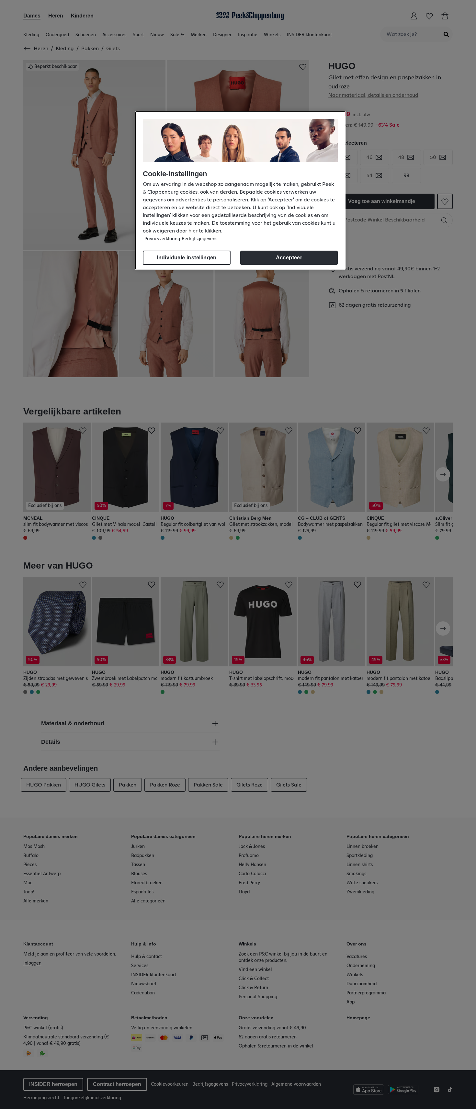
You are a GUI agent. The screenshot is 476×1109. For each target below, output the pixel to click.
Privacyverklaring (162, 239)
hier (193, 230)
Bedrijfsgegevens (199, 239)
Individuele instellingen (187, 257)
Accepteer (289, 257)
